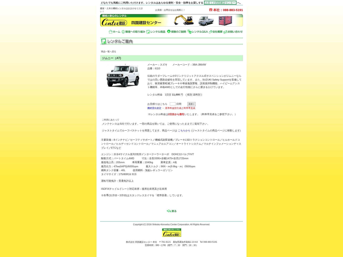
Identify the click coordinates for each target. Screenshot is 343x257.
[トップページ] (114, 31)
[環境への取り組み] (133, 31)
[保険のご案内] (177, 31)
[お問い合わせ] (233, 31)
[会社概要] (215, 31)
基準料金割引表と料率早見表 (180, 108)
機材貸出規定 (154, 108)
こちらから (184, 130)
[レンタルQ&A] (197, 31)
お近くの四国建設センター (220, 2)
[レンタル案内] (156, 31)
